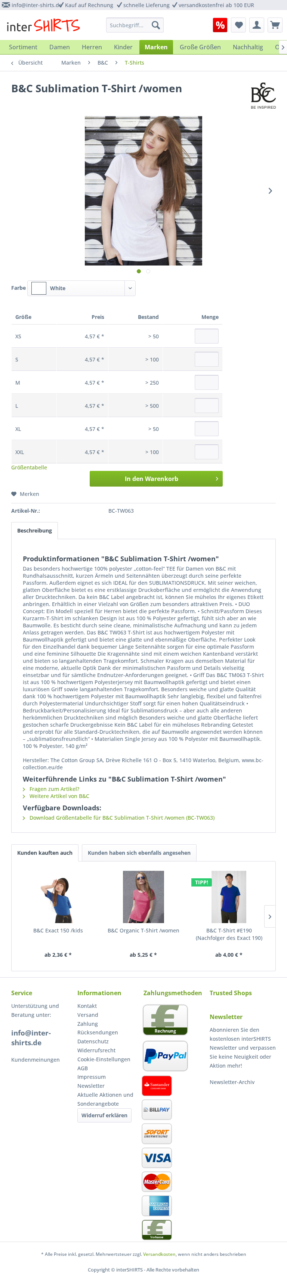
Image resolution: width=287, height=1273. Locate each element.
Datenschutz (93, 1041)
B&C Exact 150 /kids (58, 930)
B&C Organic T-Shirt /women (143, 930)
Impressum (91, 1076)
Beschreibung (34, 530)
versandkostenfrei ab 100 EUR (216, 5)
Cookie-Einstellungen (103, 1059)
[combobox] (81, 288)
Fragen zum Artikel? (53, 788)
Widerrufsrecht (96, 1050)
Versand (87, 1014)
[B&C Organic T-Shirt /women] (144, 897)
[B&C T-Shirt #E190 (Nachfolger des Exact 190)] (229, 897)
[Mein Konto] (256, 25)
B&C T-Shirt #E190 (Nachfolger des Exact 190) (229, 934)
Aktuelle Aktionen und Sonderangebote (105, 1099)
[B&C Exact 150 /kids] (58, 897)
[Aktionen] (220, 25)
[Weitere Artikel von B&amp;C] (263, 96)
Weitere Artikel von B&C (58, 795)
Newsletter (91, 1085)
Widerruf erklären (104, 1115)
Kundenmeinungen (35, 1059)
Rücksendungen (97, 1032)
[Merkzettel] (238, 25)
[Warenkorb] (275, 25)
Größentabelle (29, 467)
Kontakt (87, 1005)
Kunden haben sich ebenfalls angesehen (139, 852)
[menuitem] (220, 25)
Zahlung (87, 1023)
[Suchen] (156, 25)
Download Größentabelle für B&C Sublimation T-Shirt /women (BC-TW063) (121, 817)
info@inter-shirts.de (37, 5)
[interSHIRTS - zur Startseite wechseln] (43, 27)
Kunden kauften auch (44, 852)
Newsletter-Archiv (232, 1082)
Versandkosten (159, 1254)
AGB (82, 1068)
